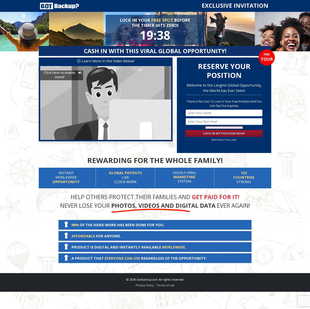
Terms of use (166, 285)
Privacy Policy (145, 285)
